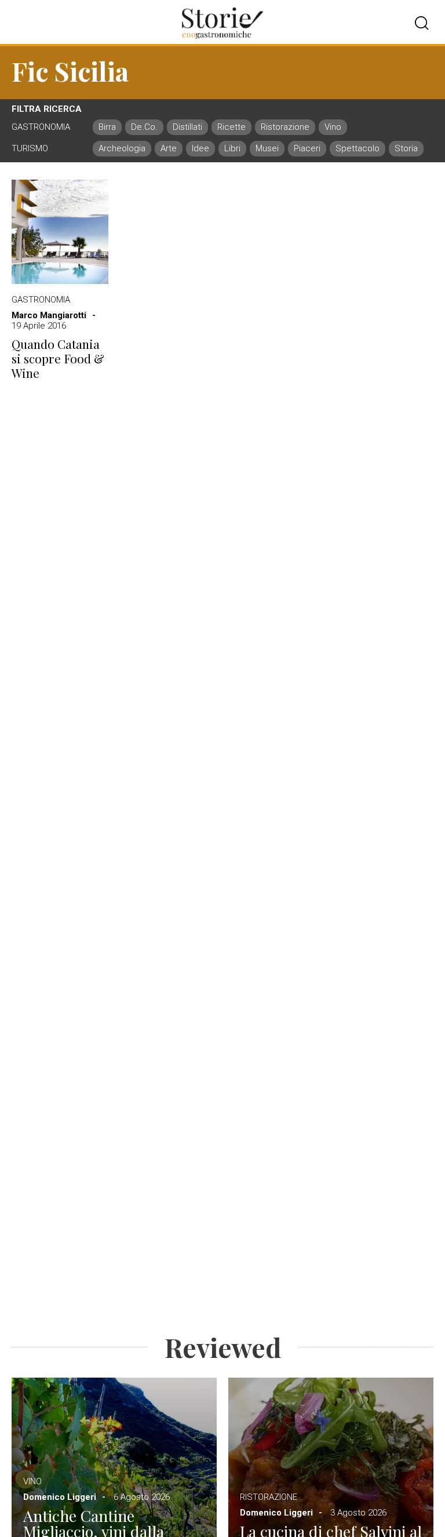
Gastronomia (41, 299)
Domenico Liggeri (59, 1497)
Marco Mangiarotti (49, 315)
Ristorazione (268, 1497)
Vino (32, 1481)
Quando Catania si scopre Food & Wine (58, 359)
